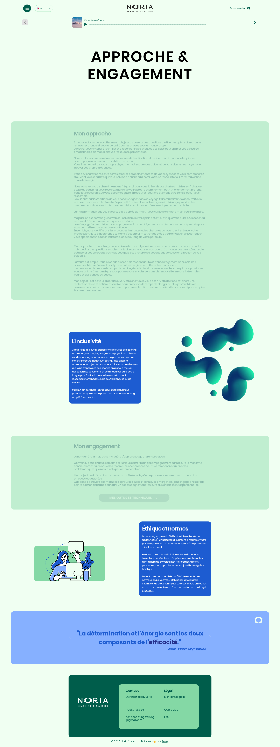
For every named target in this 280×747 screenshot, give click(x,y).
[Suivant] (210, 637)
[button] (27, 8)
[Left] (255, 22)
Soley (165, 741)
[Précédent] (70, 637)
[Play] (85, 24)
